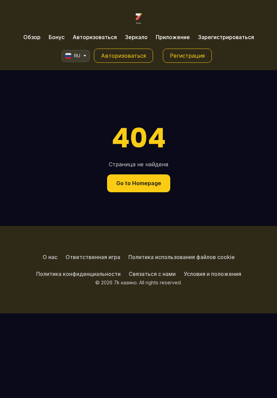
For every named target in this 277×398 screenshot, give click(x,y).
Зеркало (136, 37)
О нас (50, 257)
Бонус (57, 37)
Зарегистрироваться (226, 37)
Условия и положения (212, 274)
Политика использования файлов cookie (181, 257)
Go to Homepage (138, 183)
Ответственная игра (93, 257)
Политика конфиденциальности (78, 274)
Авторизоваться (95, 37)
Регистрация (187, 55)
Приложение (173, 37)
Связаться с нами (152, 274)
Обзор (32, 37)
